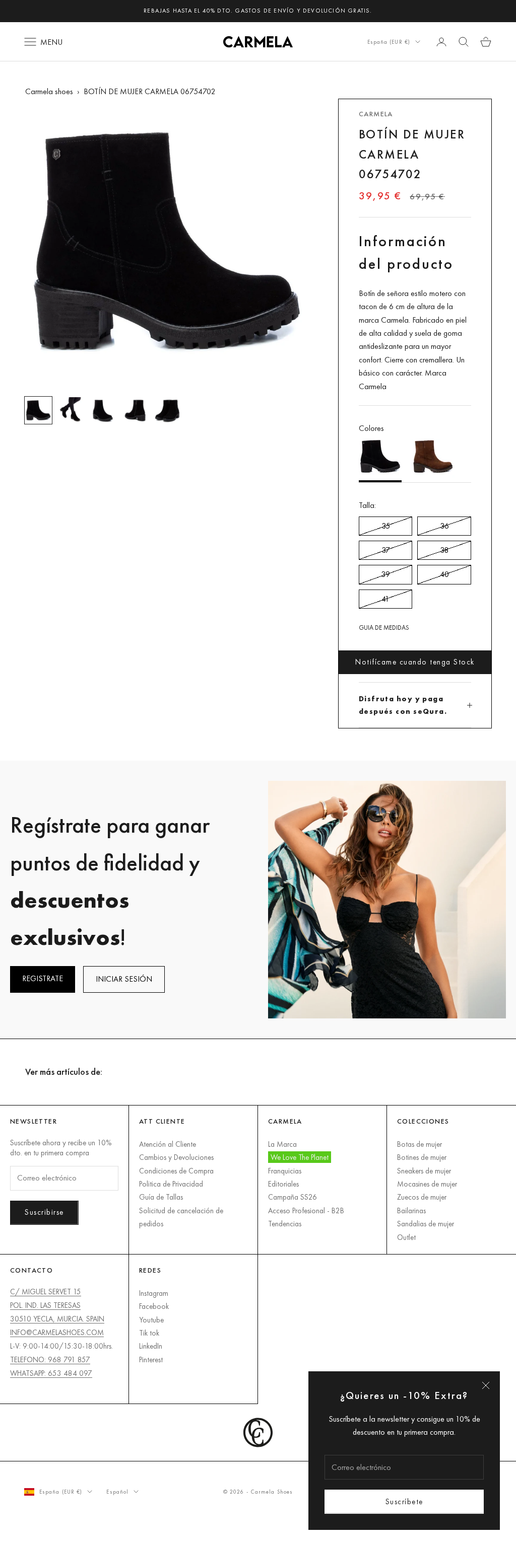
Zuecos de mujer (421, 1197)
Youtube (151, 1319)
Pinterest (151, 1359)
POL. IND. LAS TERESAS (45, 1305)
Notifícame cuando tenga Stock (415, 662)
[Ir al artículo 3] (103, 410)
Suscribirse (44, 1212)
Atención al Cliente (167, 1144)
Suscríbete (404, 1501)
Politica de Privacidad (171, 1184)
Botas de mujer (419, 1144)
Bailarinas (411, 1210)
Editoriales (283, 1184)
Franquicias (284, 1170)
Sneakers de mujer (424, 1170)
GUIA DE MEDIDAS (384, 627)
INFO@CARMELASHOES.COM (57, 1332)
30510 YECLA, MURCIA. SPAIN (57, 1318)
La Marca (282, 1144)
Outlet (406, 1237)
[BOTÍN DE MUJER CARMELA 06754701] (433, 458)
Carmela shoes (49, 91)
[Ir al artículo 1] (38, 410)
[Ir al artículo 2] (70, 410)
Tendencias (284, 1223)
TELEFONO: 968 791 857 (50, 1359)
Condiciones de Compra (176, 1170)
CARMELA (376, 113)
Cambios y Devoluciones (176, 1157)
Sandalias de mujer (425, 1223)
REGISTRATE (42, 978)
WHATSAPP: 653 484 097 (51, 1373)
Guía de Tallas (161, 1197)
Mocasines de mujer (427, 1184)
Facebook (154, 1306)
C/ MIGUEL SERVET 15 (45, 1291)
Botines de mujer (421, 1157)
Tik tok (149, 1333)
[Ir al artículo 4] (135, 410)
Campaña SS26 (292, 1197)
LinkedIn (150, 1346)
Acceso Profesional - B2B (306, 1210)
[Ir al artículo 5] (167, 410)
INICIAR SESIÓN (124, 979)
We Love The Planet (300, 1157)
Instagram (153, 1293)
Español (117, 1491)
